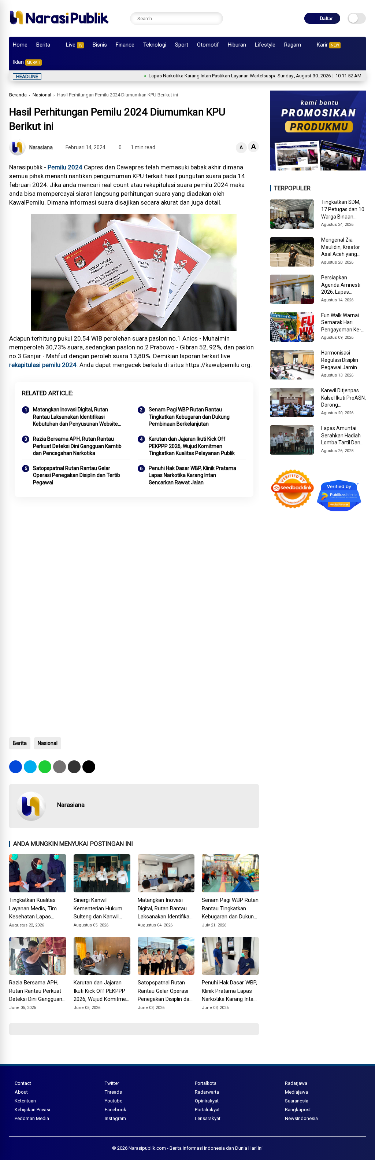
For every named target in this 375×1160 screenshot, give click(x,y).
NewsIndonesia (301, 1118)
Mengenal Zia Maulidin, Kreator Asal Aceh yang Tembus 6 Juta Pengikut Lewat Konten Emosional (342, 247)
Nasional (42, 95)
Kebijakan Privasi (32, 1109)
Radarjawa (296, 1083)
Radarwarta (207, 1092)
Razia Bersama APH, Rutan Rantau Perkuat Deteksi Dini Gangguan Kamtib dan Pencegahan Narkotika (77, 446)
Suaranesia (296, 1101)
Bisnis (100, 44)
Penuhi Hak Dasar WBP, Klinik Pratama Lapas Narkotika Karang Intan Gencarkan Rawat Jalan (192, 475)
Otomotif (208, 44)
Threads (113, 1092)
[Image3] (318, 168)
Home (20, 44)
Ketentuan (25, 1101)
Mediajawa (296, 1092)
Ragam (292, 44)
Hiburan (237, 44)
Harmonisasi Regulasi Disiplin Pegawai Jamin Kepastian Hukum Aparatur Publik (341, 360)
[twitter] (30, 766)
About (21, 1092)
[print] (59, 766)
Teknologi (154, 44)
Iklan (26, 62)
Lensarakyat (207, 1118)
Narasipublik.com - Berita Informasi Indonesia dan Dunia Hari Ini (196, 1148)
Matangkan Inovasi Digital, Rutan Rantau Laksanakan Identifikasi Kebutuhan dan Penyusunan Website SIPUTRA (75, 417)
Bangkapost (298, 1109)
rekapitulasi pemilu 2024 (43, 364)
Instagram (115, 1118)
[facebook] (15, 766)
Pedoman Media (32, 1118)
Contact (23, 1083)
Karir (328, 44)
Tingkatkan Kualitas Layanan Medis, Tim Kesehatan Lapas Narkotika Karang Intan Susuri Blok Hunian (36, 909)
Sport (181, 44)
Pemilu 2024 (65, 167)
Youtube (113, 1101)
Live (74, 44)
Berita (43, 44)
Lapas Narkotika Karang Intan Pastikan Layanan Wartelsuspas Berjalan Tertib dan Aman (216, 75)
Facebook (115, 1109)
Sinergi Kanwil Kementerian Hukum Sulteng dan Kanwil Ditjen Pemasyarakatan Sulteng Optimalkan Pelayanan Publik (101, 909)
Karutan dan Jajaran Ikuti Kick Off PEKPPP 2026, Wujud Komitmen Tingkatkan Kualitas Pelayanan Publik (192, 446)
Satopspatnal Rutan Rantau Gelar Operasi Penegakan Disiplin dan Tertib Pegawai (76, 475)
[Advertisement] (134, 561)
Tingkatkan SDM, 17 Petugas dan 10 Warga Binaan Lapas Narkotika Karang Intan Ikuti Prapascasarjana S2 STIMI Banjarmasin (342, 209)
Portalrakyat (207, 1109)
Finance (125, 44)
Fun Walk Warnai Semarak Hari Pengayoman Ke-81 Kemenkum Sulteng (341, 323)
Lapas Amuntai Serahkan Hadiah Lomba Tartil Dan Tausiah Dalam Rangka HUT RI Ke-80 (342, 436)
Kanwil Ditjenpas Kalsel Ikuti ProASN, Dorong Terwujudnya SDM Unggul (343, 398)
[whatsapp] (44, 766)
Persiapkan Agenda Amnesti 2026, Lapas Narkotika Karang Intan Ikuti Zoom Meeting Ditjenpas (342, 285)
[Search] (216, 18)
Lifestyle (265, 44)
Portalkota (205, 1083)
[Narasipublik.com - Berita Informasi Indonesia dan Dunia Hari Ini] (59, 27)
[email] (74, 766)
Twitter (112, 1083)
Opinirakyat (207, 1101)
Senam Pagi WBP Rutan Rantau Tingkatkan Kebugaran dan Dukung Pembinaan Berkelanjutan (189, 417)
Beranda (18, 95)
